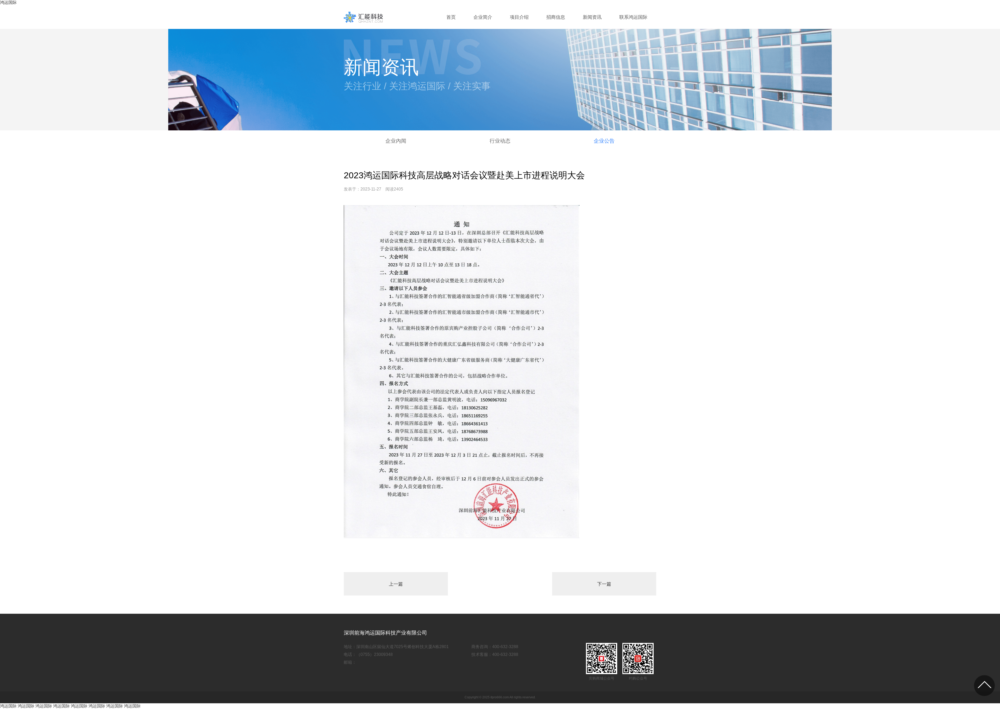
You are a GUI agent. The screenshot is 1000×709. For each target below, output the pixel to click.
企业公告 (604, 141)
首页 (451, 17)
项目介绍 (519, 17)
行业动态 (500, 141)
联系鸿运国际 (633, 17)
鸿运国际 (8, 2)
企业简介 (482, 17)
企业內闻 (395, 141)
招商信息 (555, 17)
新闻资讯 (592, 17)
